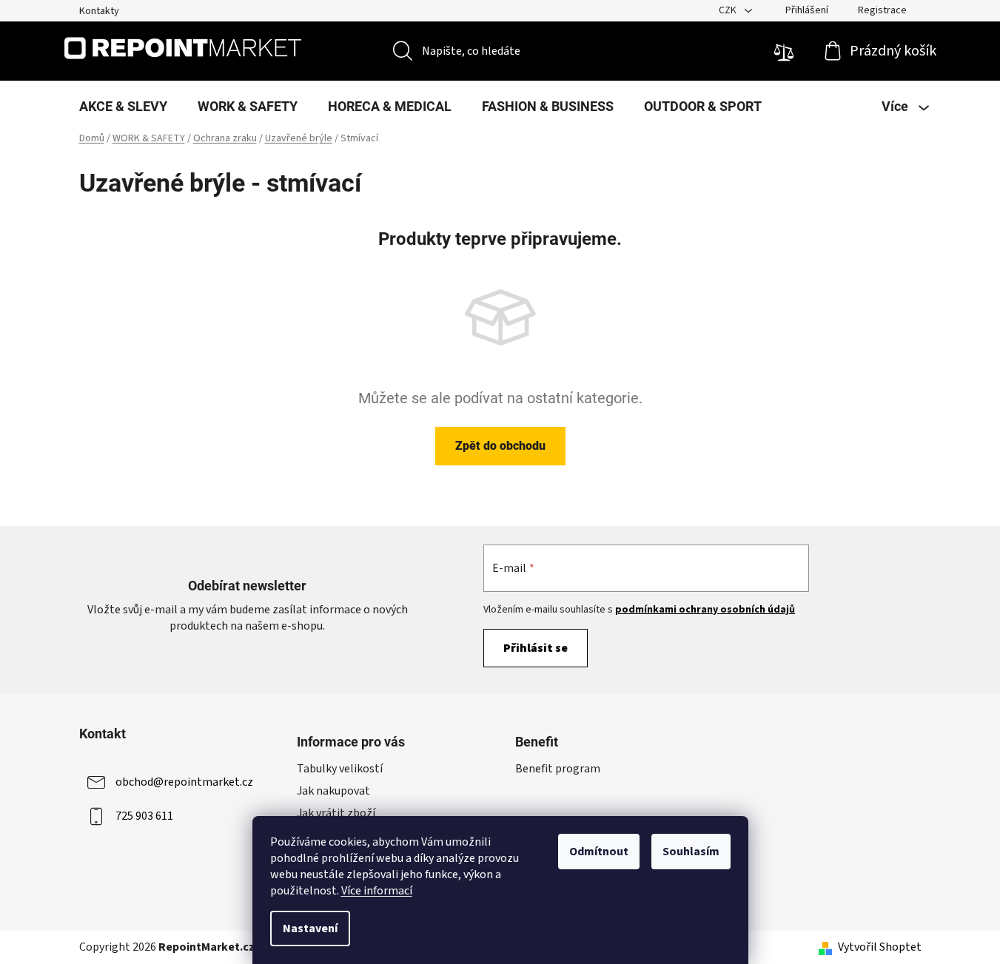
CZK (729, 10)
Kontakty (99, 11)
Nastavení (310, 928)
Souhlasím (690, 851)
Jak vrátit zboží (336, 813)
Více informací (376, 891)
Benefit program (557, 769)
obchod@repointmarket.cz (184, 782)
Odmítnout (598, 851)
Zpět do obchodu (500, 446)
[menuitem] (123, 106)
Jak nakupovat (333, 791)
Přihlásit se (535, 648)
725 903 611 (144, 816)
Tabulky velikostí (340, 769)
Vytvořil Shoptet (880, 947)
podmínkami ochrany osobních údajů (705, 609)
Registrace (882, 10)
